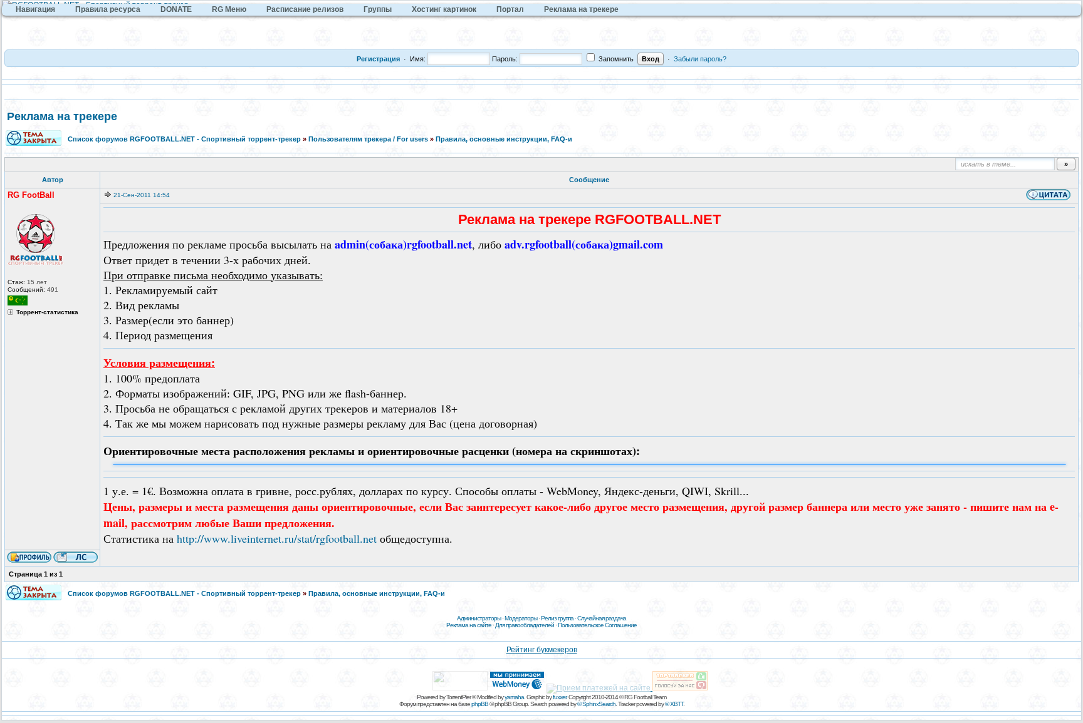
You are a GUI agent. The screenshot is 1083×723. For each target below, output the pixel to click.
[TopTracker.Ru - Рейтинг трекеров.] (680, 688)
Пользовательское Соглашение (597, 625)
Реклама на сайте (468, 625)
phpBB (479, 703)
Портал (510, 9)
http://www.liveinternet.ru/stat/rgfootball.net (277, 538)
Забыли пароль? (700, 59)
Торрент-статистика (47, 312)
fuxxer (559, 697)
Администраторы (479, 618)
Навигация (35, 9)
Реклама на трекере (581, 9)
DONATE (176, 9)
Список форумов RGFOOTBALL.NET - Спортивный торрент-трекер (184, 139)
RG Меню (229, 9)
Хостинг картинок (444, 9)
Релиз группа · (559, 618)
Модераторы (521, 618)
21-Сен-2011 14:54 (141, 195)
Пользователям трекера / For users (368, 139)
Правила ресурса (107, 9)
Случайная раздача (601, 618)
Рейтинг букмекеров (541, 649)
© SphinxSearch (596, 703)
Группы (378, 9)
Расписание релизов (304, 9)
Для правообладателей (524, 625)
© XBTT (674, 703)
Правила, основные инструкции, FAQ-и (504, 139)
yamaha (514, 697)
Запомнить (615, 59)
